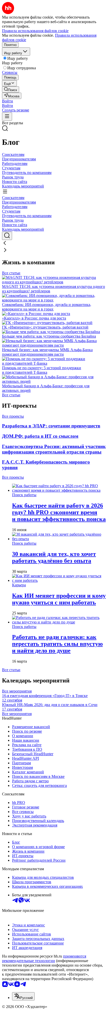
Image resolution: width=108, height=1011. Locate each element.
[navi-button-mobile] (7, 116)
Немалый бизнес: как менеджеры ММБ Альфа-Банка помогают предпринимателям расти (47, 352)
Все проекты (13, 416)
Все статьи (11, 273)
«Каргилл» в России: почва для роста (34, 318)
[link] (10, 89)
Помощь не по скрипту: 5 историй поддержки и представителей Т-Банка (41, 370)
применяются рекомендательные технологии (44, 958)
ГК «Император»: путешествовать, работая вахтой (45, 327)
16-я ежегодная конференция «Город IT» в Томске (45, 697)
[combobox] (23, 996)
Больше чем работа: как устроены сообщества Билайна (49, 336)
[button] (7, 101)
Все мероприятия (17, 691)
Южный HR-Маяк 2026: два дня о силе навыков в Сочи (49, 707)
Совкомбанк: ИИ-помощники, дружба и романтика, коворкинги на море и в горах (46, 306)
